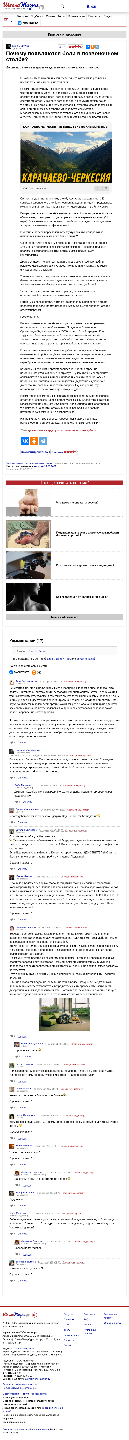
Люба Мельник (22, 785)
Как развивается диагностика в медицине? (85, 565)
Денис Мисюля (24, 1088)
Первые (33, 651)
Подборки (37, 16)
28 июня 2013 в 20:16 (51, 786)
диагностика (36, 430)
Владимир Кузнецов (32, 1043)
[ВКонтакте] (88, 47)
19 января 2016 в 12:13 (51, 681)
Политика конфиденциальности (20, 1384)
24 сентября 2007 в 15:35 (46, 877)
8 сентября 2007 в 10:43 (47, 1213)
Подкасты (94, 16)
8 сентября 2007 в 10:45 (49, 1193)
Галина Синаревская (27, 809)
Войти (92, 6)
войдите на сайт (87, 658)
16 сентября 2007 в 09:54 (48, 1064)
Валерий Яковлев (25, 1192)
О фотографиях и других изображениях (25, 1393)
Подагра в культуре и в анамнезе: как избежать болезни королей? (88, 534)
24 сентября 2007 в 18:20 (51, 830)
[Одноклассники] (93, 47)
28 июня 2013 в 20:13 (19, 755)
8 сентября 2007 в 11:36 (59, 1172)
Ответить (22, 742)
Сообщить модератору (75, 681)
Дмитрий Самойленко (28, 750)
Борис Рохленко (24, 1145)
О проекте (89, 1314)
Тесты (61, 16)
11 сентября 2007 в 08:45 (46, 1089)
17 (63, 46)
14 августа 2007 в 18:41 (49, 1262)
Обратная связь (112, 1323)
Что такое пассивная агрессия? (77, 502)
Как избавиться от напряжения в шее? (82, 596)
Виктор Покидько (25, 1064)
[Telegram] (97, 47)
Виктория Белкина (26, 1261)
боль (92, 430)
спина (84, 430)
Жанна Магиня (24, 876)
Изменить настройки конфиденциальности (26, 1429)
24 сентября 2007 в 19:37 (53, 810)
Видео (108, 16)
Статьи (50, 16)
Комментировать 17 (34, 452)
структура (53, 430)
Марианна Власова (31, 1172)
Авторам (88, 1324)
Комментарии (76, 16)
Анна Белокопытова (27, 681)
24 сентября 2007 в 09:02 (50, 927)
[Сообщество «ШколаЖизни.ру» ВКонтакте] (28, 23)
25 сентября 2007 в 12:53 (57, 1044)
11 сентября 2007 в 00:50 (49, 1115)
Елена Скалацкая (25, 1115)
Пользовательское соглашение (20, 1387)
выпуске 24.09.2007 (45, 466)
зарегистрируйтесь (59, 658)
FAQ (86, 1319)
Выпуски (22, 16)
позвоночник (70, 430)
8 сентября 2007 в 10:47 (47, 1146)
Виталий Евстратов (26, 829)
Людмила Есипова (26, 927)
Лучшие (42, 651)
